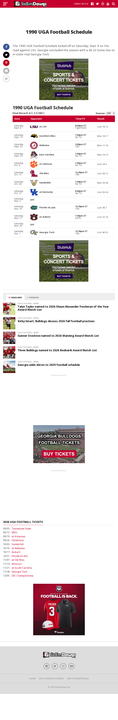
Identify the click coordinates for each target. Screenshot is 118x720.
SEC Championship (22, 575)
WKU (14, 532)
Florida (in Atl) (20, 556)
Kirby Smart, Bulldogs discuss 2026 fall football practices (56, 321)
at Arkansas (18, 536)
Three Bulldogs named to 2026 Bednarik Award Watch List (57, 350)
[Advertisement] (59, 14)
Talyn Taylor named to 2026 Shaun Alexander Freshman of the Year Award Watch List (63, 308)
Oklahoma (18, 540)
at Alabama (18, 548)
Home (32, 678)
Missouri (17, 564)
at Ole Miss (18, 560)
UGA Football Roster (78, 678)
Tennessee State (21, 528)
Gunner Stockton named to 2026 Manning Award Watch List (58, 335)
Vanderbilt (18, 544)
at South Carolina (22, 568)
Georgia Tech (19, 571)
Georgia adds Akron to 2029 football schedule (49, 365)
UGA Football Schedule (51, 678)
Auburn (16, 552)
